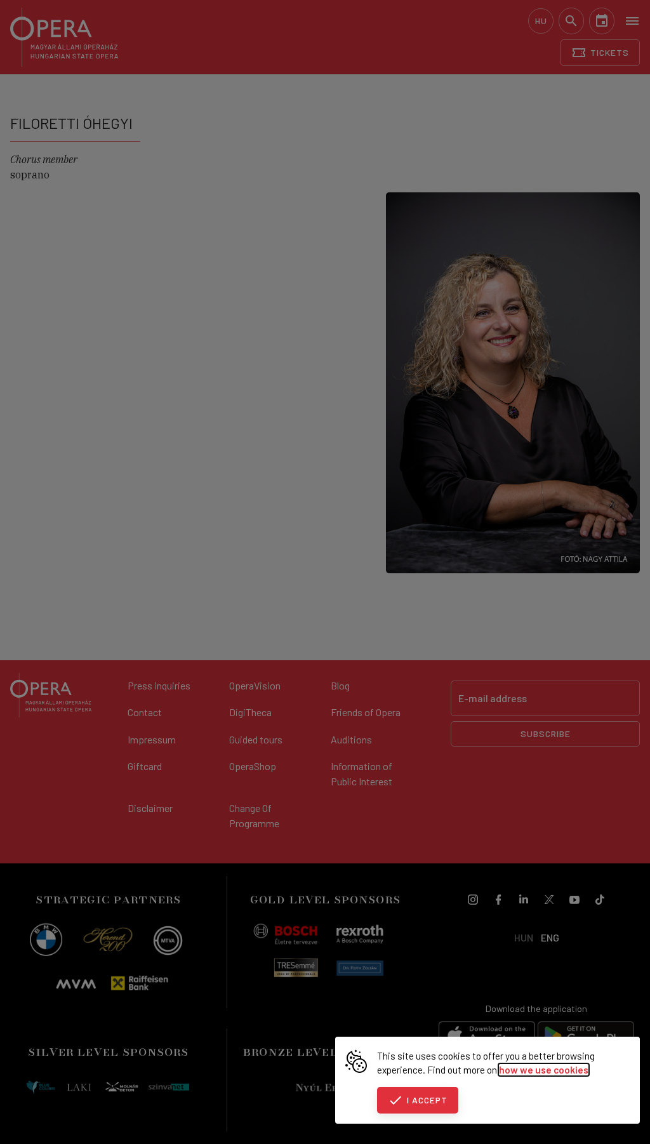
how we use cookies (543, 1069)
